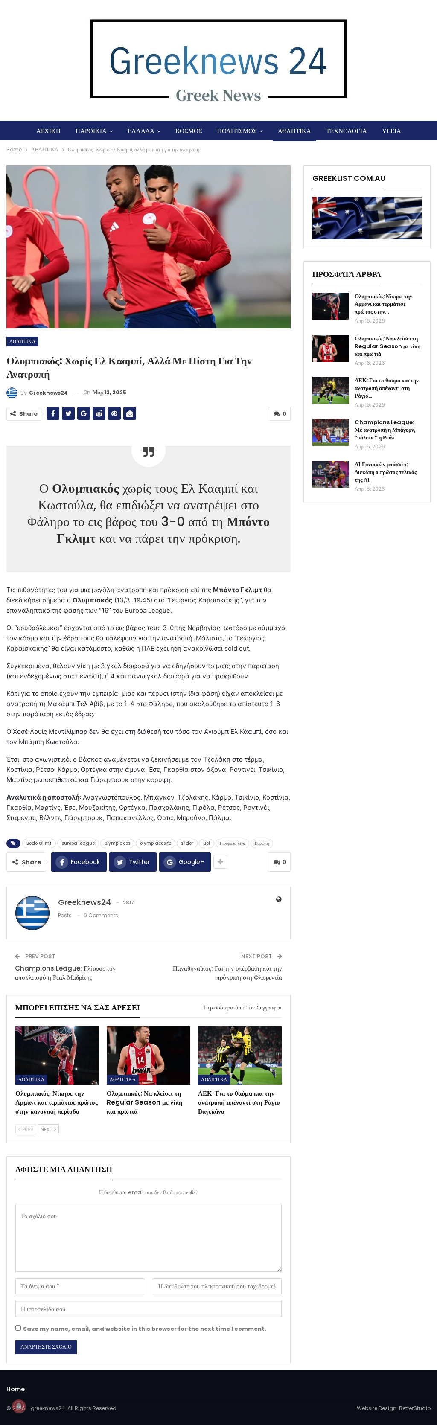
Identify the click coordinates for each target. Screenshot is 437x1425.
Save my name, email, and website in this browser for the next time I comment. (144, 1329)
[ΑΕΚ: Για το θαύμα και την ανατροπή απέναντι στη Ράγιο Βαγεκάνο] (240, 1055)
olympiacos (117, 843)
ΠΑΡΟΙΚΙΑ (91, 130)
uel (206, 843)
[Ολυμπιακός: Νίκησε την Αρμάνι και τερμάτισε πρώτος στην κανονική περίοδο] (57, 1055)
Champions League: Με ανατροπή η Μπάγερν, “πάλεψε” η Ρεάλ (385, 430)
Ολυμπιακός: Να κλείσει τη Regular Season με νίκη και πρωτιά (387, 346)
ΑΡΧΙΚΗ (48, 130)
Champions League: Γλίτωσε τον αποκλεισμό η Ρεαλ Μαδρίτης (65, 973)
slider (187, 843)
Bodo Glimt (39, 843)
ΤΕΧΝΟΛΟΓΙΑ (346, 130)
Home (15, 1389)
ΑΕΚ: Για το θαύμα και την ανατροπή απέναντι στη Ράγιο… (387, 388)
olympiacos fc (155, 843)
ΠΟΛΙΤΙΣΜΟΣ (237, 130)
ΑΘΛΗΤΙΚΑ (294, 130)
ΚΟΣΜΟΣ (188, 130)
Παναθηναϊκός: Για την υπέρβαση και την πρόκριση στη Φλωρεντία (227, 973)
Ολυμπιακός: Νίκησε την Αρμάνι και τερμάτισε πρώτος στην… (383, 304)
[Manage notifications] (19, 1406)
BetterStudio (415, 1408)
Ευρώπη (262, 843)
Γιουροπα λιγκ (232, 843)
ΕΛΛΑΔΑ (141, 130)
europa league (78, 843)
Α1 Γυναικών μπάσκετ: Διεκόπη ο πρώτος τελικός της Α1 (386, 472)
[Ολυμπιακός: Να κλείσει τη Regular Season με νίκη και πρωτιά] (148, 1055)
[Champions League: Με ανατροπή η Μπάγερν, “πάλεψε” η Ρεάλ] (330, 432)
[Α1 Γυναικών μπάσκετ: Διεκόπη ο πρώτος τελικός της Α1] (330, 474)
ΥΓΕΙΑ (391, 130)
